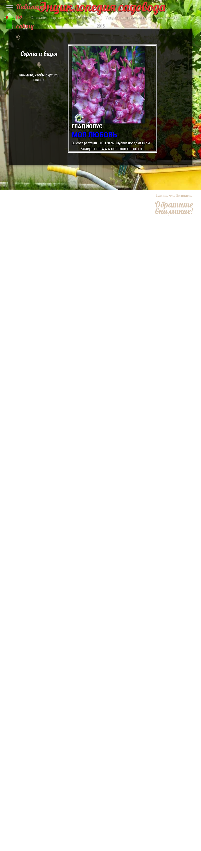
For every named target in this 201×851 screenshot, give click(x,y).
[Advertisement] (171, 241)
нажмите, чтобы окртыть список (39, 65)
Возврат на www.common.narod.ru (111, 148)
